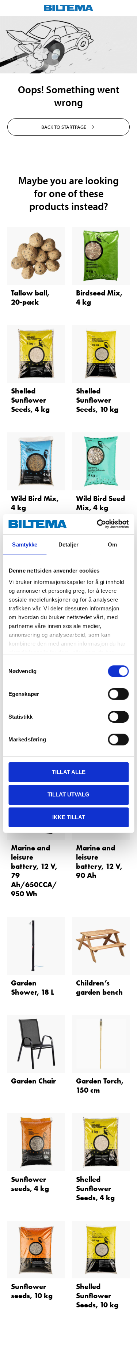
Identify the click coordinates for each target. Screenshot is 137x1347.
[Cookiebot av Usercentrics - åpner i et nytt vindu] (97, 524)
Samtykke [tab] (24, 544)
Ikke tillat (68, 817)
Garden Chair (33, 1081)
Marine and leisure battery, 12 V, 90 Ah (99, 861)
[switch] (118, 694)
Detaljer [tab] (68, 544)
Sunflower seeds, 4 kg (30, 1183)
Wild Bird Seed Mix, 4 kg (100, 503)
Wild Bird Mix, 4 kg (35, 503)
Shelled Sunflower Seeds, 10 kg (97, 400)
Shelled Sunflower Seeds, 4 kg (30, 400)
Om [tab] (112, 544)
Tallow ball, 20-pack (30, 297)
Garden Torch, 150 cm (99, 1085)
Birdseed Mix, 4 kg (99, 297)
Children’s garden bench (99, 987)
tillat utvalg (68, 794)
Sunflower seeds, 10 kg (32, 1291)
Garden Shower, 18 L (32, 987)
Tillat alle (68, 772)
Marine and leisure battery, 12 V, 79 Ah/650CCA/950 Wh (34, 870)
